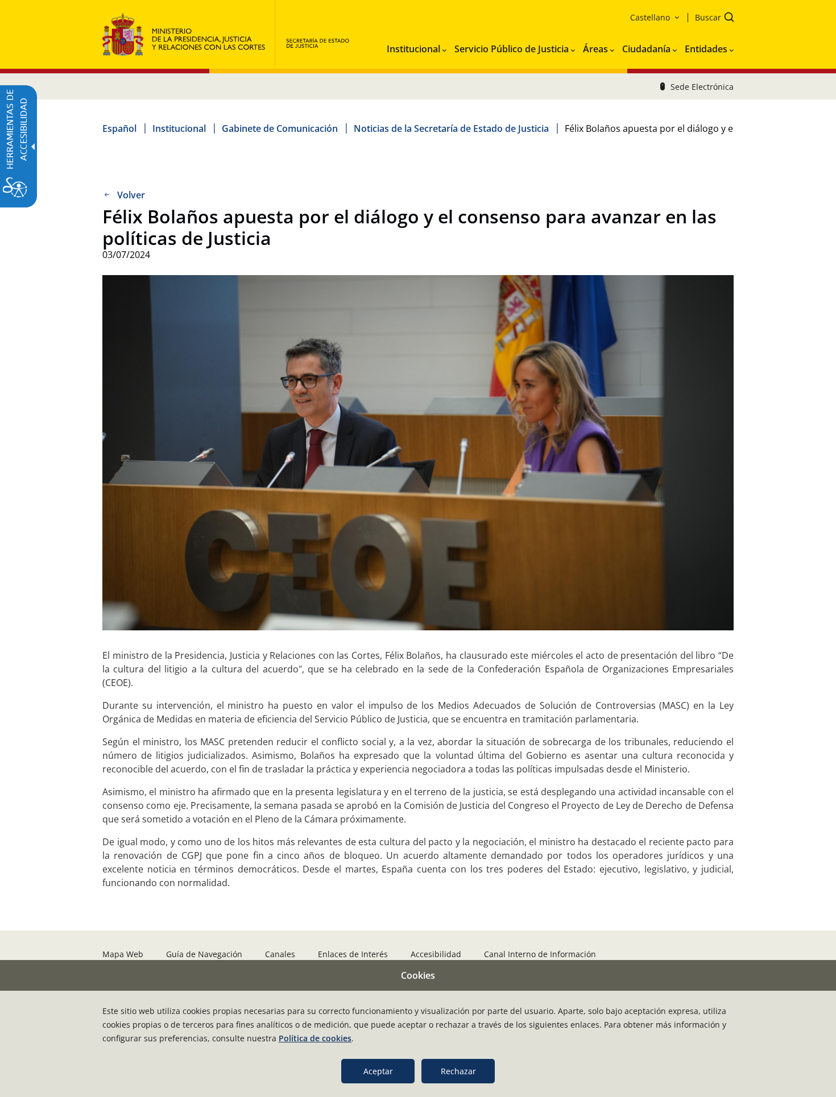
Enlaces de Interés (353, 954)
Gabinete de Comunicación (280, 128)
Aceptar (378, 1071)
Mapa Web (122, 954)
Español (119, 128)
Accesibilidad (436, 954)
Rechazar (458, 1071)
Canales (280, 954)
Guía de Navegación (204, 954)
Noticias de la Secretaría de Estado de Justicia (451, 128)
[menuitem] (416, 47)
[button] (711, 18)
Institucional (179, 128)
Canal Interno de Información (540, 954)
